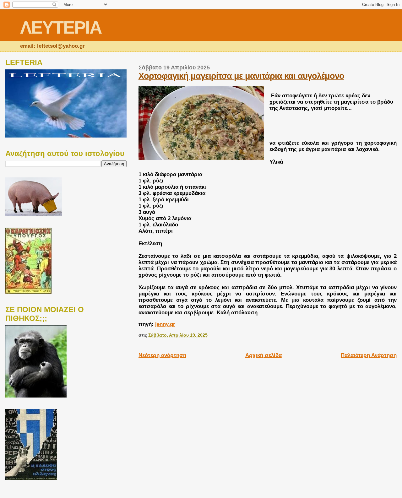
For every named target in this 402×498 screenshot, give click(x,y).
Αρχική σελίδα (263, 355)
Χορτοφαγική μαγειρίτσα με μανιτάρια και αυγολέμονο (241, 76)
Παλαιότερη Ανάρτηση (369, 355)
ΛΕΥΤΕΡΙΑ (60, 27)
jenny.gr (165, 324)
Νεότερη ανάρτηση (162, 355)
